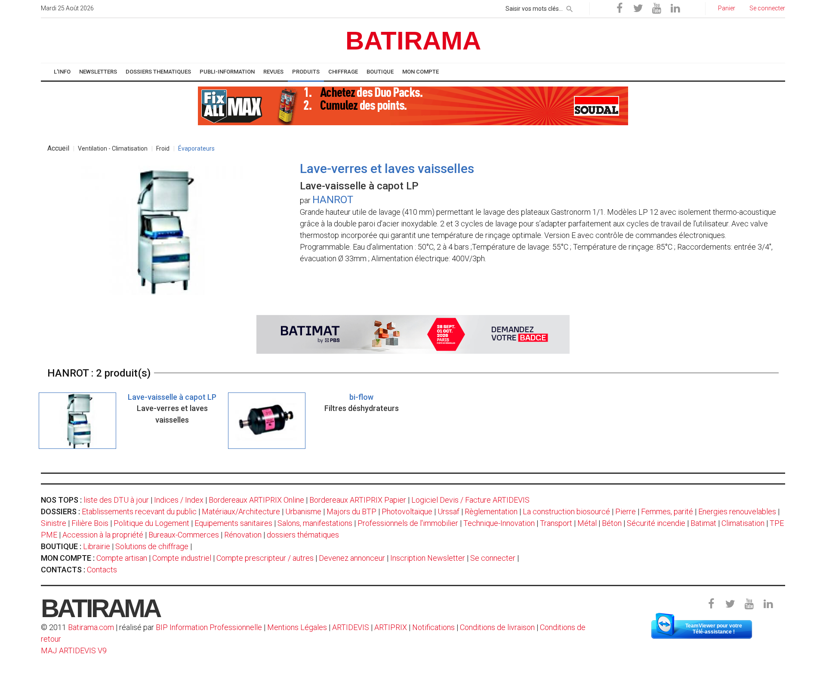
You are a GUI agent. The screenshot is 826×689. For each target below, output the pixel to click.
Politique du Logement (151, 523)
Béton (612, 523)
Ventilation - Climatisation (113, 148)
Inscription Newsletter (427, 557)
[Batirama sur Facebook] (619, 8)
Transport (556, 523)
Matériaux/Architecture (241, 511)
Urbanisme (303, 511)
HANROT (332, 200)
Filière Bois (89, 523)
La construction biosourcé (566, 511)
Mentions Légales (297, 627)
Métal (587, 523)
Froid (163, 148)
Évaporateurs (196, 148)
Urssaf (448, 511)
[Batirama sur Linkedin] (675, 8)
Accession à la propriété (102, 534)
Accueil (58, 148)
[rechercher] (569, 7)
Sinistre (53, 523)
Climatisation (742, 523)
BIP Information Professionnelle (209, 627)
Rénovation (243, 534)
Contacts (102, 569)
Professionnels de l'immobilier (408, 523)
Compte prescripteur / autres (265, 557)
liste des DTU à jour (116, 499)
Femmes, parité (667, 511)
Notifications (434, 627)
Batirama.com (91, 627)
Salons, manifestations (314, 523)
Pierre (625, 511)
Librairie (96, 546)
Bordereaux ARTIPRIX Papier (357, 499)
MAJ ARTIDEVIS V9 (74, 650)
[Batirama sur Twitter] (638, 8)
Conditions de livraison (497, 627)
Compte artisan (121, 557)
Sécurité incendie (656, 523)
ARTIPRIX (390, 627)
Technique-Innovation (499, 523)
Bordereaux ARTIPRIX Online (256, 499)
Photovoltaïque (407, 511)
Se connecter (492, 557)
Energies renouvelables (737, 511)
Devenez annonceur (352, 557)
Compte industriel (181, 557)
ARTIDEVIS (350, 627)
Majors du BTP (351, 511)
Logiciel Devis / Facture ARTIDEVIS (470, 499)
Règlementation (491, 511)
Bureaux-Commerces (183, 534)
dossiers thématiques (303, 534)
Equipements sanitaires (233, 523)
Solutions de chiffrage (151, 546)
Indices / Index (178, 499)
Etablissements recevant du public (139, 511)
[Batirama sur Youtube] (656, 8)
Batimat (703, 523)
